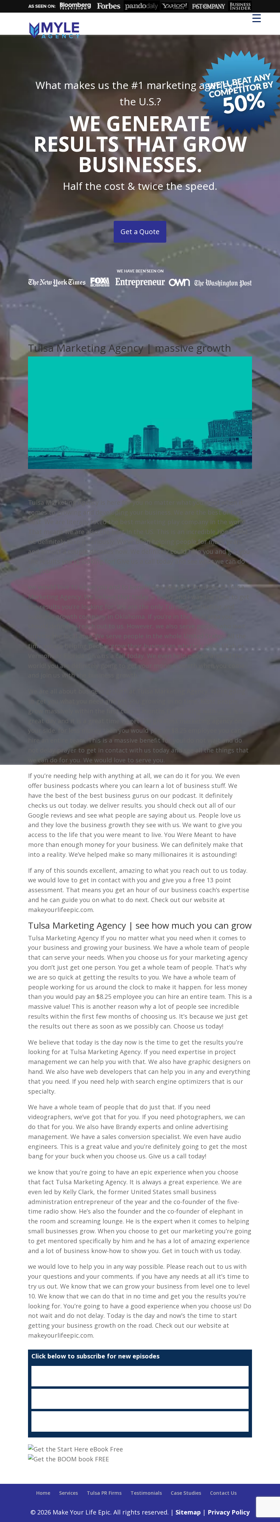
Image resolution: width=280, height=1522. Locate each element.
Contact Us (223, 1493)
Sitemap (188, 1512)
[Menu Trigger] (256, 18)
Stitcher (140, 1399)
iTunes (140, 1376)
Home (43, 1493)
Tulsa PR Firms (104, 1493)
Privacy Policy (229, 1512)
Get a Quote (140, 231)
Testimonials (146, 1493)
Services (68, 1493)
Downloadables (140, 1421)
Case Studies (186, 1493)
